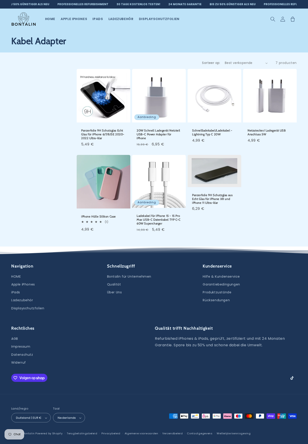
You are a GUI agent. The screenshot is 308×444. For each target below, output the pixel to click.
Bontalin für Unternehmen (129, 276)
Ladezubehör (22, 300)
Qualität (114, 284)
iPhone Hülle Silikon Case (98, 216)
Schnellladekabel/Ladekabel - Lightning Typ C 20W (212, 132)
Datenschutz (22, 354)
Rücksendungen (216, 300)
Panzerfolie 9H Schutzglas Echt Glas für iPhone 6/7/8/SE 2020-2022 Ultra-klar (102, 134)
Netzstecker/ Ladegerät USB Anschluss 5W (267, 132)
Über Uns (114, 292)
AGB (14, 338)
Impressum (20, 346)
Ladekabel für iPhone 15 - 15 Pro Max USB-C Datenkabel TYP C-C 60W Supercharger (159, 219)
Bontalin (29, 433)
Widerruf (18, 362)
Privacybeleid (110, 433)
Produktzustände (217, 292)
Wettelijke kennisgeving (234, 433)
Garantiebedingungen (221, 284)
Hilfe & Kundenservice (221, 276)
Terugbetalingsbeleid (82, 433)
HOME (16, 276)
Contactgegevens (200, 433)
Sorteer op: (211, 63)
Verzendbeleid (172, 433)
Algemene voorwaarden (141, 433)
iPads (15, 292)
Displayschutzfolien (27, 308)
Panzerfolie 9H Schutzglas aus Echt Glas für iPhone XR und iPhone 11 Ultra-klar (212, 198)
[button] (273, 19)
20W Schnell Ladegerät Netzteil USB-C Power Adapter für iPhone (158, 134)
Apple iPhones (23, 284)
